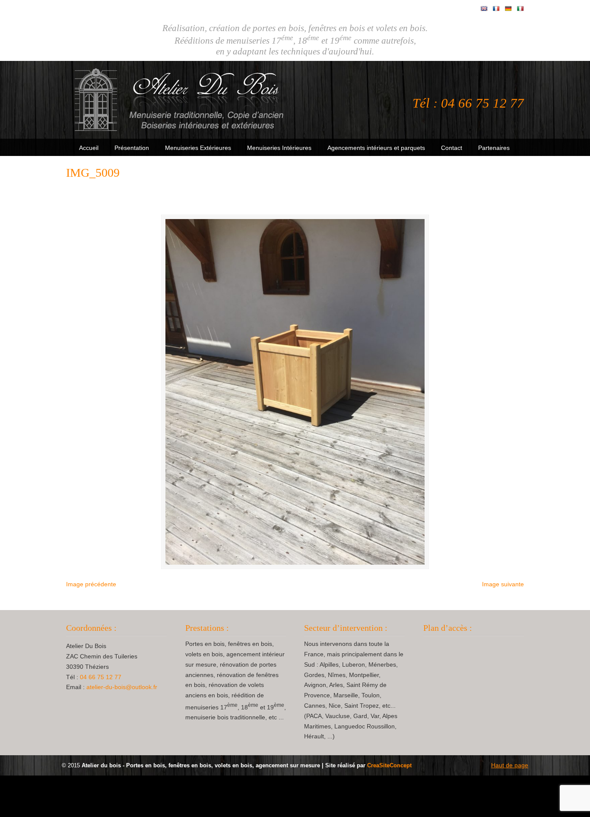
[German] (508, 9)
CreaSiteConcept (389, 766)
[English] (484, 9)
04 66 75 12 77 (100, 677)
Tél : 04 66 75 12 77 (468, 103)
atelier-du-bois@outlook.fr (121, 686)
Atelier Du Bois (180, 100)
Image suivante (503, 584)
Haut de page (509, 765)
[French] (496, 9)
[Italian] (520, 9)
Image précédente (91, 584)
